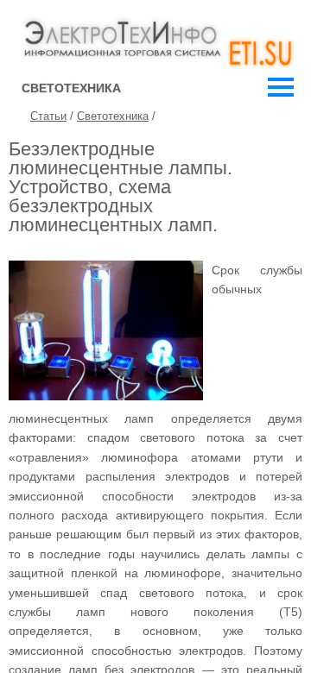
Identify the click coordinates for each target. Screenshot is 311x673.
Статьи (48, 116)
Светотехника (113, 116)
